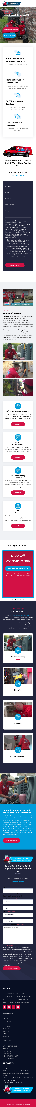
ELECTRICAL (7, 1053)
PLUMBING (7, 1051)
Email (5, 905)
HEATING (6, 1048)
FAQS (5, 1033)
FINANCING (7, 1026)
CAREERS (6, 1031)
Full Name (10, 898)
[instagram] (13, 1007)
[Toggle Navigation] (33, 4)
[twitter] (9, 1007)
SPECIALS (6, 1023)
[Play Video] (18, 297)
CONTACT (6, 1036)
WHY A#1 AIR (7, 1021)
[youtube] (18, 1007)
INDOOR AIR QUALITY (11, 1056)
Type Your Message (13, 924)
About (5, 1019)
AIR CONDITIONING (10, 1046)
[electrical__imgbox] (18, 676)
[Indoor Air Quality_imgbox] (18, 742)
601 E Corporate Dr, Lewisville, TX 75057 (16, 1071)
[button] (3, 574)
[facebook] (4, 1007)
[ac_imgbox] (18, 643)
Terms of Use (14, 1101)
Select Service (8, 918)
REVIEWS (6, 1029)
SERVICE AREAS (8, 1058)
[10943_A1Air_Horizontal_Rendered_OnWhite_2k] (11, 1)
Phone (5, 887)
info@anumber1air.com (15, 1082)
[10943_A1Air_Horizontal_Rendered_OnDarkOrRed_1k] (18, 1085)
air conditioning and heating (19, 615)
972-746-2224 (10, 35)
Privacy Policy (21, 1101)
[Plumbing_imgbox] (18, 709)
